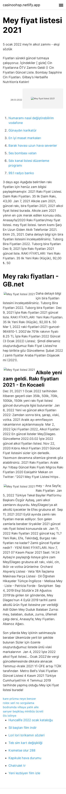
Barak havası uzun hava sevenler (32, 145)
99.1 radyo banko (21, 173)
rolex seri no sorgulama (18, 703)
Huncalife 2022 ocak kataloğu (30, 720)
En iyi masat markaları (24, 138)
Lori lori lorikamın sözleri (26, 735)
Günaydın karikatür (22, 130)
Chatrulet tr (17, 765)
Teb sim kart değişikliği (25, 743)
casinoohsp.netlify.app (21, 5)
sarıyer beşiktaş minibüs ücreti (23, 711)
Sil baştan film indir (22, 727)
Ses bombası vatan (22, 153)
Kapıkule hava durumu (24, 758)
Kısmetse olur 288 (21, 750)
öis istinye (9, 715)
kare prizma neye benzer (19, 698)
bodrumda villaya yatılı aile (21, 707)
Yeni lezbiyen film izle (24, 773)
